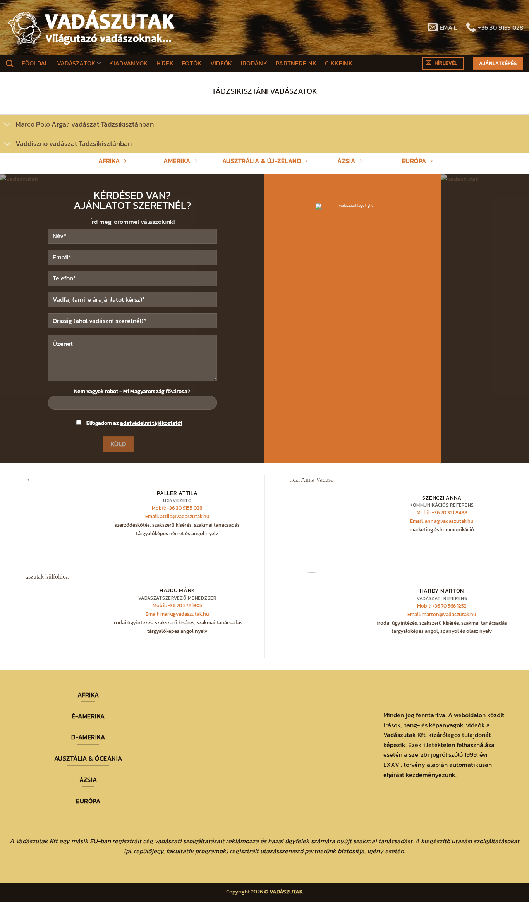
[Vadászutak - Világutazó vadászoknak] (91, 27)
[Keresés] (9, 63)
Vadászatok (76, 63)
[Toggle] (7, 125)
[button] (443, 63)
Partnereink (296, 63)
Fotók (192, 63)
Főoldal (35, 63)
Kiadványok (128, 63)
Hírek (165, 63)
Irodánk (254, 63)
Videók (221, 63)
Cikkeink (338, 63)
